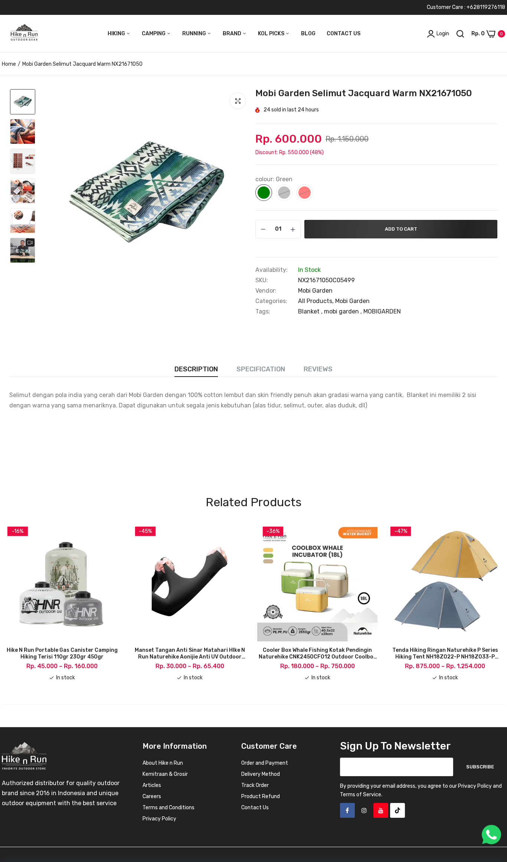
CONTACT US (343, 33)
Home (9, 64)
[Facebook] (347, 810)
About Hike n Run (163, 763)
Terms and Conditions (168, 807)
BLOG (308, 33)
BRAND (232, 33)
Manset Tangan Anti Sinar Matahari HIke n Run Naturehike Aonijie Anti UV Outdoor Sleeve (190, 653)
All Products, (316, 301)
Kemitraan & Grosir (165, 774)
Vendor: (266, 290)
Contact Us (255, 807)
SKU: (261, 280)
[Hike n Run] (24, 33)
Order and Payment (264, 763)
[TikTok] (397, 810)
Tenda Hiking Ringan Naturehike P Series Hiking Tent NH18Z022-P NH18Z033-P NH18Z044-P (445, 653)
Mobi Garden (315, 290)
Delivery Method (260, 774)
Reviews (318, 369)
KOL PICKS (271, 33)
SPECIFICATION (260, 369)
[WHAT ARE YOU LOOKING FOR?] (460, 34)
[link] (492, 808)
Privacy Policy (159, 819)
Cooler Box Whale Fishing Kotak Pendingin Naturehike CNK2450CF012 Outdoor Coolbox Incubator (317, 653)
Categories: (271, 301)
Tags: (262, 311)
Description (196, 369)
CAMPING (154, 33)
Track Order (255, 785)
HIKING (117, 33)
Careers (152, 796)
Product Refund (260, 796)
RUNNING (194, 33)
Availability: (271, 270)
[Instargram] (364, 810)
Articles (152, 785)
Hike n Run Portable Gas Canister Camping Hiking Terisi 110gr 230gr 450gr (62, 653)
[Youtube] (380, 810)
